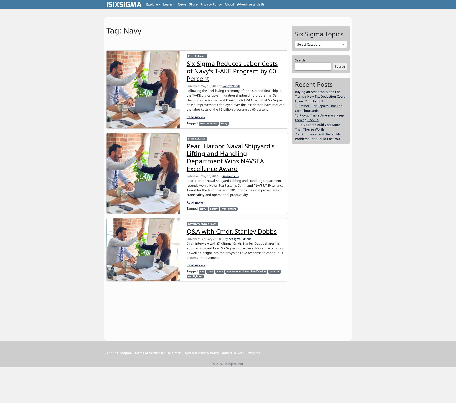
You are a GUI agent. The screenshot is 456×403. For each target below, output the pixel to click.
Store (193, 4)
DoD (210, 271)
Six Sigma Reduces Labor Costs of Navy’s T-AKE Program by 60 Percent (232, 71)
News (182, 4)
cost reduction (208, 123)
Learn (167, 4)
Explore (152, 4)
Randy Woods (231, 86)
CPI (202, 271)
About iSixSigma (119, 353)
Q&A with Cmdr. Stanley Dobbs (232, 231)
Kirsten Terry (230, 176)
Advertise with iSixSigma (241, 353)
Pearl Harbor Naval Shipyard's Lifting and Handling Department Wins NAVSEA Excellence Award (231, 157)
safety (214, 208)
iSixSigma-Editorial (240, 239)
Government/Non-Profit (202, 224)
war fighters (229, 208)
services (274, 271)
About (229, 4)
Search (300, 60)
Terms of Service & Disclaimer (158, 353)
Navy (224, 123)
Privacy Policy (211, 4)
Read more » (196, 117)
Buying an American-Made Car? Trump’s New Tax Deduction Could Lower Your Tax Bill (320, 96)
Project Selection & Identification (246, 271)
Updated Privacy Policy (201, 353)
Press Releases (197, 56)
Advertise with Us (251, 4)
